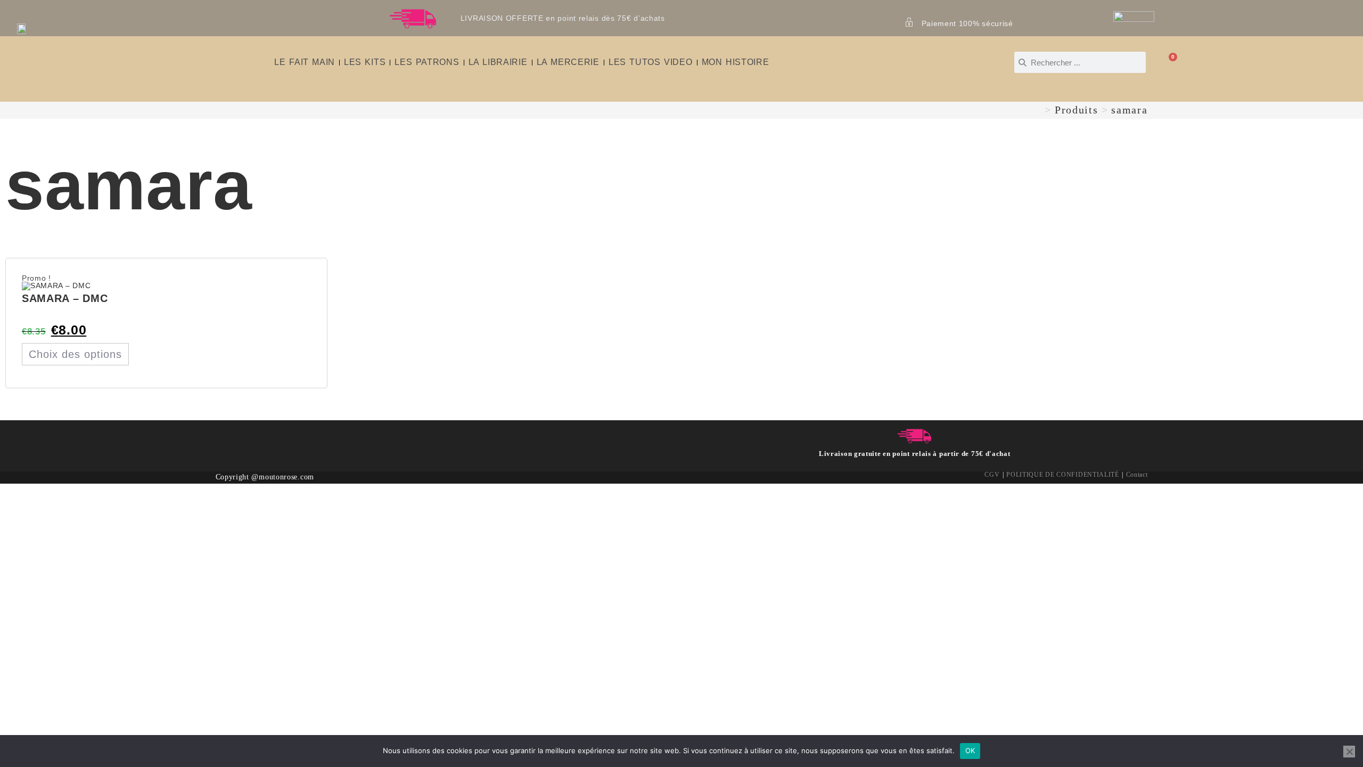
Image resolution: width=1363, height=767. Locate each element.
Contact (1137, 474)
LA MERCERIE (568, 62)
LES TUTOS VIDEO (651, 62)
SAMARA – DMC (65, 298)
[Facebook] (232, 439)
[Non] (1349, 751)
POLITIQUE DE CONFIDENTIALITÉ (1062, 474)
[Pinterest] (265, 439)
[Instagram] (248, 439)
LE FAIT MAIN (304, 62)
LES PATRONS (427, 62)
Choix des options (75, 354)
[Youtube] (282, 439)
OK (970, 750)
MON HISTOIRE (735, 62)
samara (1129, 110)
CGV (991, 474)
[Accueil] (1037, 110)
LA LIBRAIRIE (498, 62)
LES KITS (364, 62)
